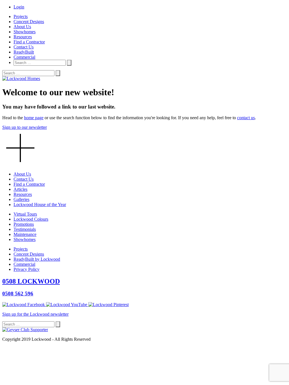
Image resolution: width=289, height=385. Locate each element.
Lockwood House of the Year (40, 204)
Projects (21, 16)
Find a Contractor (29, 41)
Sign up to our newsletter (24, 127)
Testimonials (25, 229)
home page (33, 117)
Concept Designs (29, 21)
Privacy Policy (27, 269)
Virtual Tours (25, 214)
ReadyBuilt (24, 52)
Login (19, 7)
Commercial (24, 57)
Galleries (21, 199)
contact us (246, 117)
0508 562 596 (17, 294)
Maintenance (25, 234)
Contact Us (24, 47)
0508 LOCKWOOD (31, 281)
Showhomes (25, 31)
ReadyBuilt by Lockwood (37, 259)
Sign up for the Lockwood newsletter (35, 314)
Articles (20, 189)
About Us (22, 26)
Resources (23, 36)
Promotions (24, 224)
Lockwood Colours (31, 219)
